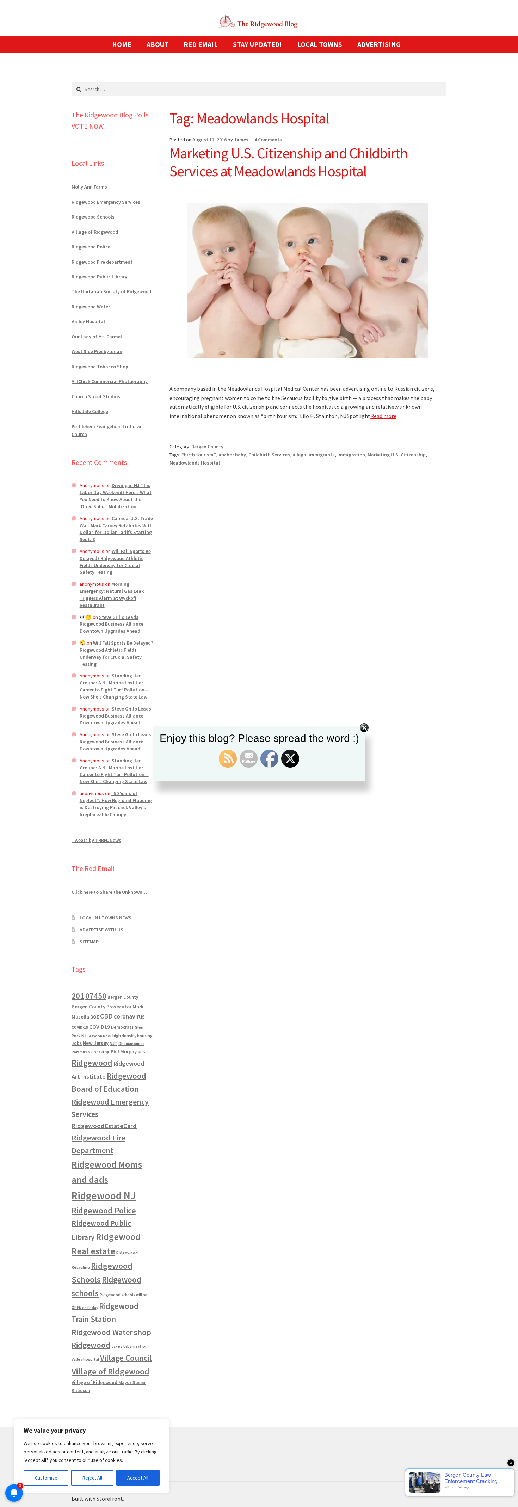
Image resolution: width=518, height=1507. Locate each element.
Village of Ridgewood (95, 232)
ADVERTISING (379, 44)
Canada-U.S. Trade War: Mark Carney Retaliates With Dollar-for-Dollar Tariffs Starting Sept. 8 (116, 528)
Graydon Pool (99, 1036)
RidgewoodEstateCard (104, 1126)
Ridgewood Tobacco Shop (100, 366)
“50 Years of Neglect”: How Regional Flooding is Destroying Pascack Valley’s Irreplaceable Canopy (116, 803)
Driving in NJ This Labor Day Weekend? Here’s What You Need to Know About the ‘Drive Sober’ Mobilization (116, 495)
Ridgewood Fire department (102, 262)
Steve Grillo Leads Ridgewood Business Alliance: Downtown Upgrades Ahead (112, 624)
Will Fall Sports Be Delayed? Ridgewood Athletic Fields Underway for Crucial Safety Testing (115, 561)
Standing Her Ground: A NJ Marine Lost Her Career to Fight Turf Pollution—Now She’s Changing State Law (114, 686)
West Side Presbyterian (97, 351)
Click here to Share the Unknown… (110, 892)
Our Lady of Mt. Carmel (97, 336)
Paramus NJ (82, 1052)
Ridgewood (92, 1063)
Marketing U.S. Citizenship (397, 454)
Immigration (351, 454)
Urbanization (135, 1346)
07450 (95, 996)
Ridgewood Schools (93, 217)
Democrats (122, 1027)
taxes (116, 1346)
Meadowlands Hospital (194, 463)
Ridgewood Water (91, 306)
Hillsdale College (90, 411)
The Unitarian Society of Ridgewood (111, 291)
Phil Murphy (124, 1051)
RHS (141, 1051)
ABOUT (157, 44)
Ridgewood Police (91, 247)
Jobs (77, 1043)
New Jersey (96, 1043)
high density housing (132, 1035)
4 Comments (268, 139)
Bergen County (207, 446)
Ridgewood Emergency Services (106, 202)
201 (78, 996)
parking (101, 1052)
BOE (94, 1017)
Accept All (137, 1478)
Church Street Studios (96, 396)
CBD (106, 1016)
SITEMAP (89, 942)
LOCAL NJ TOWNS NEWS (105, 918)
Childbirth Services (269, 454)
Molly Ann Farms (90, 187)
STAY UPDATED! (257, 44)
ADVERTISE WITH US (101, 930)
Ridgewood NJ (104, 1195)
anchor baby (232, 454)
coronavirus (129, 1016)
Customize (46, 1478)
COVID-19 (80, 1027)
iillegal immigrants (313, 454)
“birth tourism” (198, 454)
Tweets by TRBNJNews (96, 840)
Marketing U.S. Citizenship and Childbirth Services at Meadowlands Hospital (288, 162)
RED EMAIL (201, 44)
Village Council (126, 1358)
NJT (113, 1043)
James (241, 139)
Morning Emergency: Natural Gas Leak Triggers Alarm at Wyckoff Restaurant (112, 594)
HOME (121, 44)
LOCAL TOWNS (319, 44)
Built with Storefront (97, 1498)
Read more (383, 415)
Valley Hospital (88, 321)
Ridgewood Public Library (99, 276)
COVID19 (99, 1026)
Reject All (92, 1478)
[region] (91, 1456)
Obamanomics (131, 1043)
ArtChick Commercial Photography (110, 381)
